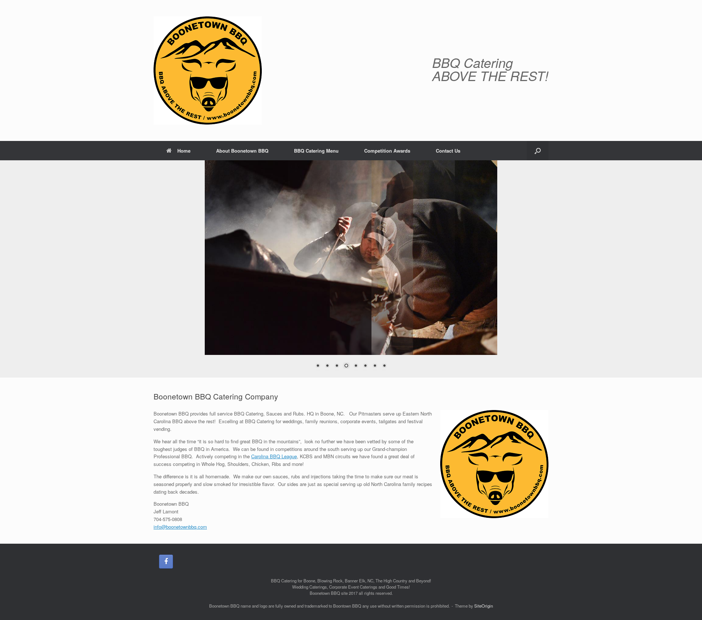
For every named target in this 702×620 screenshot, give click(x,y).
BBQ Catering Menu (316, 150)
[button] (537, 150)
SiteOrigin (483, 606)
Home (183, 150)
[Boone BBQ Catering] (208, 70)
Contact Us (448, 150)
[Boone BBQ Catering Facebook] (166, 562)
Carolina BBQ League (274, 456)
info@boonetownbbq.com (180, 526)
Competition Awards (387, 150)
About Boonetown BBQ (242, 150)
